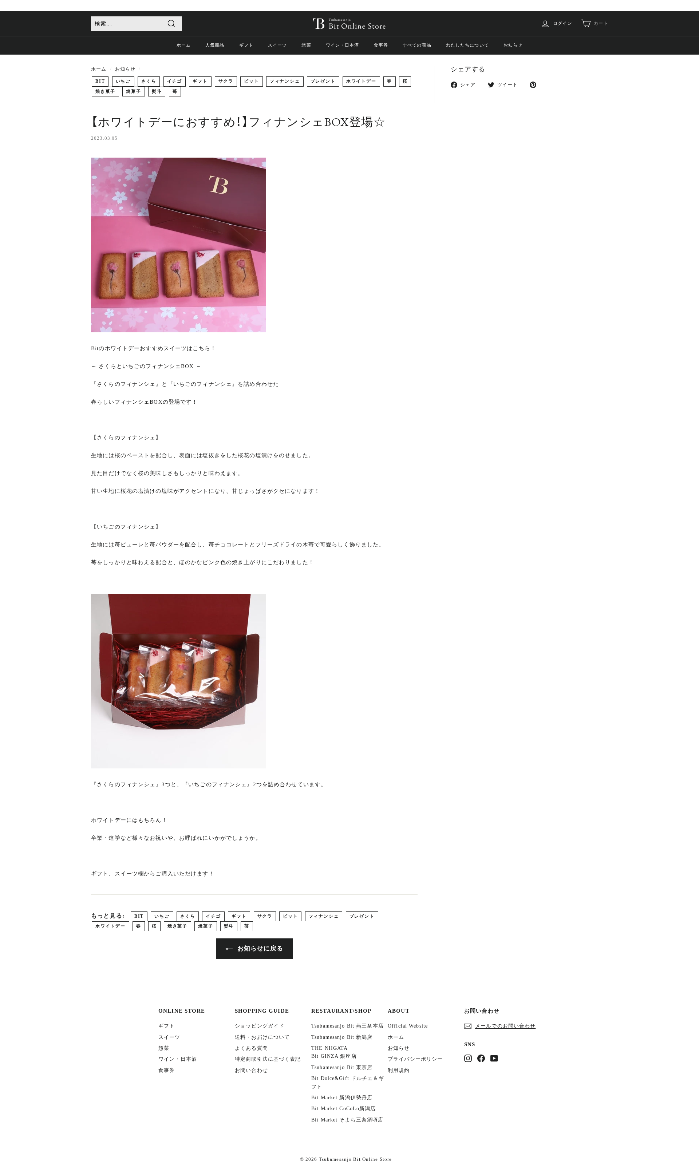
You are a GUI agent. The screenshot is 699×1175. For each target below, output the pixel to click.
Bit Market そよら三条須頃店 (347, 1120)
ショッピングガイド (259, 1026)
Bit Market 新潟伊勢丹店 (341, 1097)
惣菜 (306, 45)
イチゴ (174, 81)
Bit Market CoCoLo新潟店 (343, 1108)
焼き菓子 (105, 91)
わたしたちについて (467, 45)
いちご (123, 81)
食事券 (381, 45)
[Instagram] (468, 1058)
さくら (148, 81)
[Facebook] (481, 1058)
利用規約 (399, 1070)
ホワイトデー (361, 81)
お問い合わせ (251, 1070)
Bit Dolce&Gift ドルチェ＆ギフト (347, 1082)
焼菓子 (133, 91)
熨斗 (157, 91)
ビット (251, 81)
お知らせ (513, 45)
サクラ (225, 81)
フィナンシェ (285, 81)
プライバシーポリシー (415, 1059)
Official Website (408, 1026)
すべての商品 (417, 45)
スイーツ (277, 45)
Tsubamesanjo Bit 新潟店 (342, 1037)
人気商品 (215, 45)
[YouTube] (494, 1058)
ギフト (246, 45)
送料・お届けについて (262, 1037)
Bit (100, 81)
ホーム (184, 45)
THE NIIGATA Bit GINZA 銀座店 (334, 1052)
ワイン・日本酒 (342, 45)
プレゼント (323, 81)
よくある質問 (251, 1048)
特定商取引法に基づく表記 (268, 1059)
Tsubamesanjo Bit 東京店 (342, 1067)
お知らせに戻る (260, 948)
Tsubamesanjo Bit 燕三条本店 (347, 1026)
